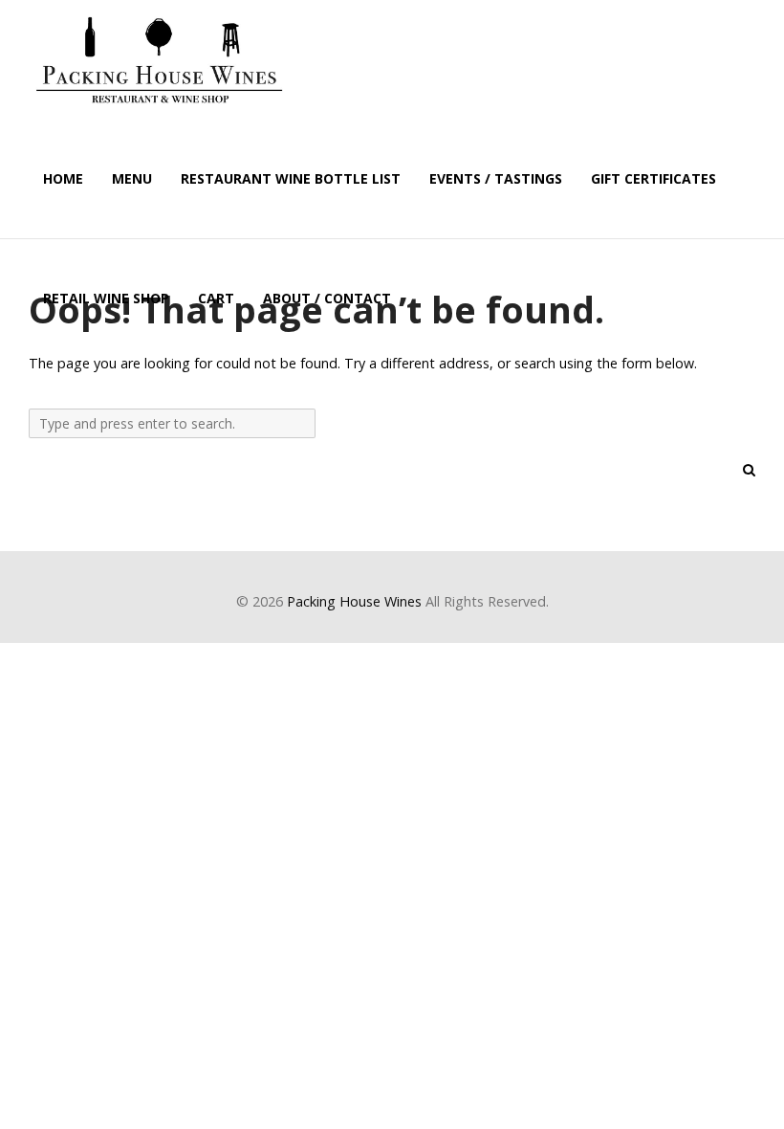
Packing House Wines (354, 601)
